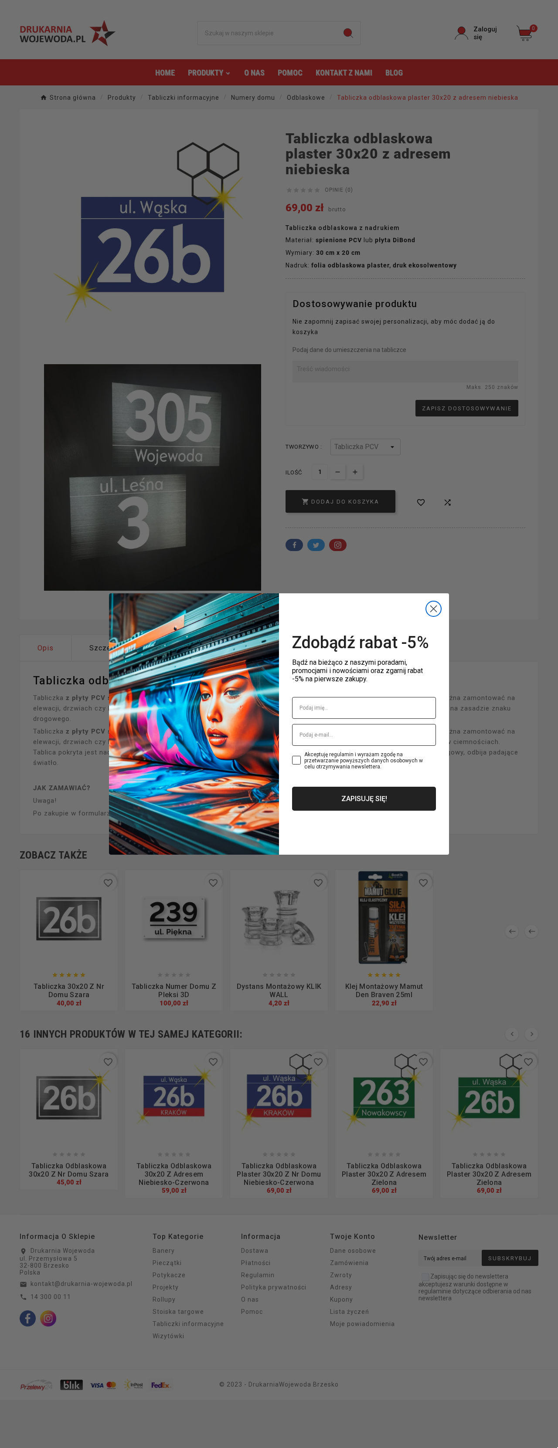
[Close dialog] (433, 608)
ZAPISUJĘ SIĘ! (364, 799)
